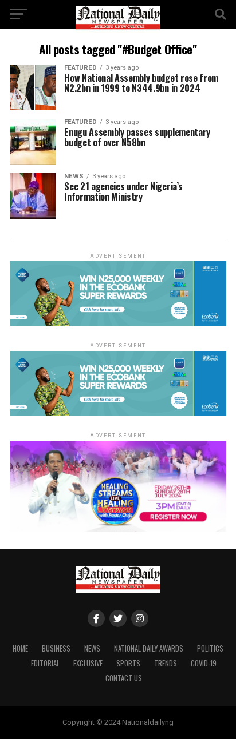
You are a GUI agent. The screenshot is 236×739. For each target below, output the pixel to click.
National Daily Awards (148, 648)
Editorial (45, 663)
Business (56, 648)
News (92, 648)
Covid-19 (204, 663)
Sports (128, 663)
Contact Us (123, 678)
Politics (210, 648)
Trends (165, 663)
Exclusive (88, 663)
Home (20, 648)
